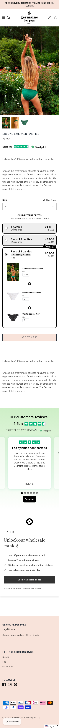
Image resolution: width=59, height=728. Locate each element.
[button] (29, 228)
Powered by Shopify (32, 718)
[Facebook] (4, 684)
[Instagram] (9, 684)
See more (29, 476)
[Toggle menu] (3, 17)
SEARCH (6, 657)
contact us (7, 666)
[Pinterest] (15, 684)
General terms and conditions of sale (20, 635)
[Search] (10, 17)
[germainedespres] (29, 17)
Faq (4, 661)
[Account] (49, 17)
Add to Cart (29, 337)
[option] (29, 70)
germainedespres (16, 718)
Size (4, 200)
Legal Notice (8, 629)
